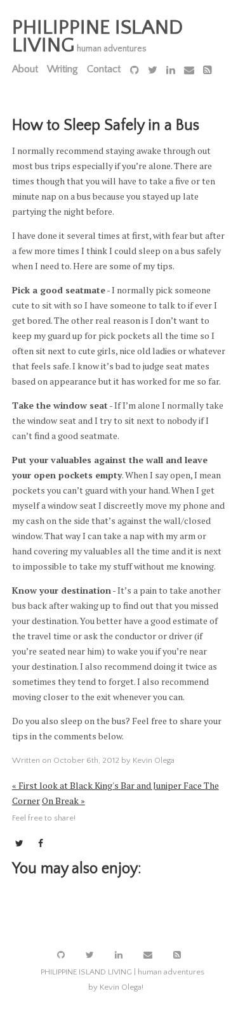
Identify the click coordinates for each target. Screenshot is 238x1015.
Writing (62, 69)
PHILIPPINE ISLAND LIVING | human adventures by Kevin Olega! (122, 979)
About (25, 69)
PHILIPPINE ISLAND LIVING (97, 36)
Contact (104, 69)
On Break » (63, 801)
